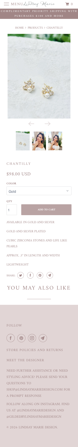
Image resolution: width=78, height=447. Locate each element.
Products (35, 28)
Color (11, 183)
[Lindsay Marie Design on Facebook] (11, 338)
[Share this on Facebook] (30, 275)
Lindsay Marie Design (38, 427)
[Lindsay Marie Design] (39, 4)
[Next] (47, 123)
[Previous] (31, 123)
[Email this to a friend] (49, 275)
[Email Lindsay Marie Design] (44, 338)
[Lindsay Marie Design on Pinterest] (22, 338)
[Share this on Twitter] (20, 275)
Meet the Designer (25, 360)
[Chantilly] (39, 76)
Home (19, 28)
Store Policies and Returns (34, 350)
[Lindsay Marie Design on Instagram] (33, 338)
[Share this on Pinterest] (39, 275)
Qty (9, 201)
